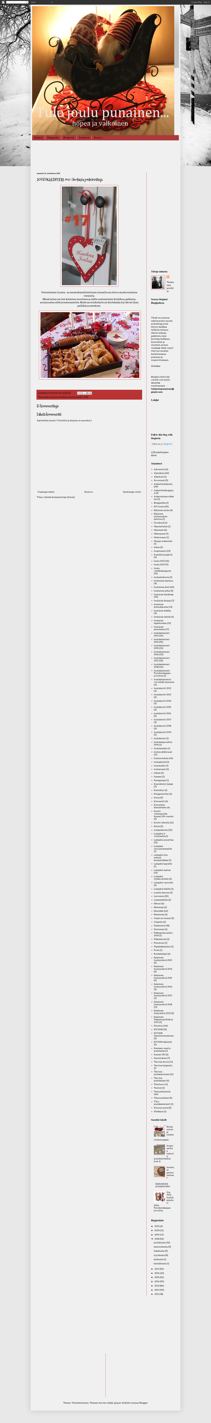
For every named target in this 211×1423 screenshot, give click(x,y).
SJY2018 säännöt (163, 1042)
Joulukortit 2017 (162, 719)
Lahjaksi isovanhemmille (163, 847)
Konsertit (159, 801)
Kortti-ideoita (161, 822)
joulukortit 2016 (162, 713)
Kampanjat (160, 780)
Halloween (160, 537)
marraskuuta (161, 1246)
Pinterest (159, 943)
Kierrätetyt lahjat (163, 784)
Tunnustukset (161, 1098)
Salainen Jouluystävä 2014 (163, 967)
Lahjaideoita (161, 830)
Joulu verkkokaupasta (162, 569)
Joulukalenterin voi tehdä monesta (164, 680)
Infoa (157, 547)
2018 (157, 1239)
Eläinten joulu (161, 510)
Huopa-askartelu (163, 541)
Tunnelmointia (162, 1091)
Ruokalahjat (160, 954)
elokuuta (159, 1259)
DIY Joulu (159, 506)
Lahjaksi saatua (162, 870)
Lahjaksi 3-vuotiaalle (160, 835)
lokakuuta (159, 1251)
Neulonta (159, 914)
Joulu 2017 (159, 561)
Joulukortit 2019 (162, 732)
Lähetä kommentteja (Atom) (59, 497)
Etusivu (98, 137)
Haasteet (159, 530)
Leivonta (159, 896)
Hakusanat (160, 533)
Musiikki (158, 911)
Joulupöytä (160, 762)
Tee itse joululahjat (160, 1079)
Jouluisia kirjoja (162, 600)
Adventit (159, 469)
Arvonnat (159, 480)
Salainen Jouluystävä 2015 (163, 976)
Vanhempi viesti (132, 492)
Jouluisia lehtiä (162, 617)
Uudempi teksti (46, 492)
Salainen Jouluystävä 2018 (163, 1003)
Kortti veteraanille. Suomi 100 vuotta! (164, 814)
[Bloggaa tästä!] (81, 393)
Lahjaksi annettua (164, 840)
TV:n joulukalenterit (162, 1102)
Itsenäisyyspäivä (163, 554)
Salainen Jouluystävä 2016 (163, 985)
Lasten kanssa (161, 892)
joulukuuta (160, 1242)
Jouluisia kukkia (162, 610)
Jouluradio (159, 765)
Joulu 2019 (159, 564)
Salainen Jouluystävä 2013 (163, 958)
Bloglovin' (68, 137)
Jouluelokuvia (161, 577)
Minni (157, 903)
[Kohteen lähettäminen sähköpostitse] (78, 393)
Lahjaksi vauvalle (163, 882)
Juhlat (157, 773)
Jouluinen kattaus (163, 580)
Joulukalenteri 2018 (78, 397)
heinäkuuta (160, 1263)
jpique (117, 1403)
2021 (157, 1226)
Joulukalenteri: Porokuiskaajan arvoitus (162, 673)
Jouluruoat (160, 769)
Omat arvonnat (162, 918)
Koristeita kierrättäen (160, 806)
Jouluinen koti (161, 587)
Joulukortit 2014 (162, 701)
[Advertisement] (162, 218)
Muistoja (159, 907)
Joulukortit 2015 (162, 707)
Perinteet (159, 929)
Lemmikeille (161, 900)
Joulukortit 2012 (162, 688)
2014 (157, 1281)
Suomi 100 (159, 1054)
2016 (157, 1273)
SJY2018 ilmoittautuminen (164, 1034)
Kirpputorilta (161, 794)
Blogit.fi (38, 137)
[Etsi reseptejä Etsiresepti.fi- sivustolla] (162, 455)
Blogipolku (53, 137)
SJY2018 (158, 1029)
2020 (157, 1230)
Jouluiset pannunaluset (170, 1172)
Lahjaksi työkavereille (161, 877)
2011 (156, 1294)
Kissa (157, 797)
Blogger (143, 1403)
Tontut (157, 1088)
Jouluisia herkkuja (58, 397)
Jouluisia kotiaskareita (161, 605)
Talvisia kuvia (161, 1062)
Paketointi (159, 925)
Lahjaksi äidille (162, 889)
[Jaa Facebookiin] (87, 393)
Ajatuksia (159, 473)
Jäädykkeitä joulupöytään (162, 1185)
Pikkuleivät (160, 939)
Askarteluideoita (163, 484)
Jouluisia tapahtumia (160, 621)
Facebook (84, 137)
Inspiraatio (160, 551)
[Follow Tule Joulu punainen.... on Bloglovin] (162, 444)
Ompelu (158, 922)
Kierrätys (159, 790)
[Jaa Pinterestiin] (90, 393)
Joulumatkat (160, 748)
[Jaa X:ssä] (84, 393)
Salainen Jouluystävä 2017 (163, 994)
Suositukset (160, 1058)
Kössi (157, 826)
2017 (157, 1269)
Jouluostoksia (161, 758)
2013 (157, 1285)
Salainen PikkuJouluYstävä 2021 (163, 1019)
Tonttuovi (159, 1084)
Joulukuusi (159, 738)
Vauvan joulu (161, 1108)
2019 (157, 1234)
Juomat (158, 776)
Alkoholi (159, 477)
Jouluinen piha (162, 590)
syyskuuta (159, 1255)
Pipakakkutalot (162, 946)
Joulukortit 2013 (162, 694)
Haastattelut (161, 526)
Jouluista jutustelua (159, 628)
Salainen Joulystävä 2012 (162, 1011)
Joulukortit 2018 (162, 726)
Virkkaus (158, 1111)
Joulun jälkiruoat (163, 752)
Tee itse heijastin (163, 1065)
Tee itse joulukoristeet (161, 1073)
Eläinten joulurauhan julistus (160, 516)
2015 (157, 1277)
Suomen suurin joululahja (162, 1049)
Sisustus (158, 1025)
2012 (157, 1290)
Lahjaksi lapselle (163, 863)
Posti (156, 950)
